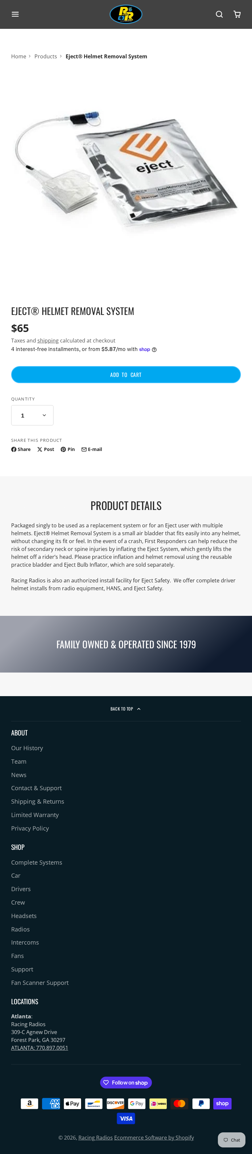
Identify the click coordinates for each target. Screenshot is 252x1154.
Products (45, 56)
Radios (20, 929)
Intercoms (25, 942)
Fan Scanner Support (40, 983)
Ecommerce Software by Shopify (154, 1137)
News (19, 775)
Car (15, 875)
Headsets (24, 916)
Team (19, 761)
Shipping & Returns (37, 801)
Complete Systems (36, 862)
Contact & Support (36, 788)
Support (22, 969)
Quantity (23, 399)
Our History (27, 748)
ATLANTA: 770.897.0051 (39, 1047)
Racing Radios (95, 1137)
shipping (48, 340)
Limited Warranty (35, 815)
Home (18, 56)
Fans (17, 956)
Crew (18, 902)
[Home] (126, 14)
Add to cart (126, 375)
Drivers (21, 889)
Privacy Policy (30, 828)
